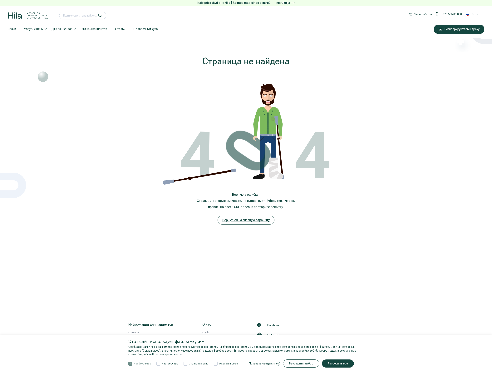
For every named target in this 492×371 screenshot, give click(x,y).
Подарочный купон (146, 29)
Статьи (120, 29)
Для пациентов (62, 29)
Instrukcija (283, 3)
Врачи (12, 29)
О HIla (205, 332)
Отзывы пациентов (94, 29)
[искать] (100, 15)
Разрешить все (338, 363)
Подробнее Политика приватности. (160, 354)
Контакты (134, 332)
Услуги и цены (33, 29)
